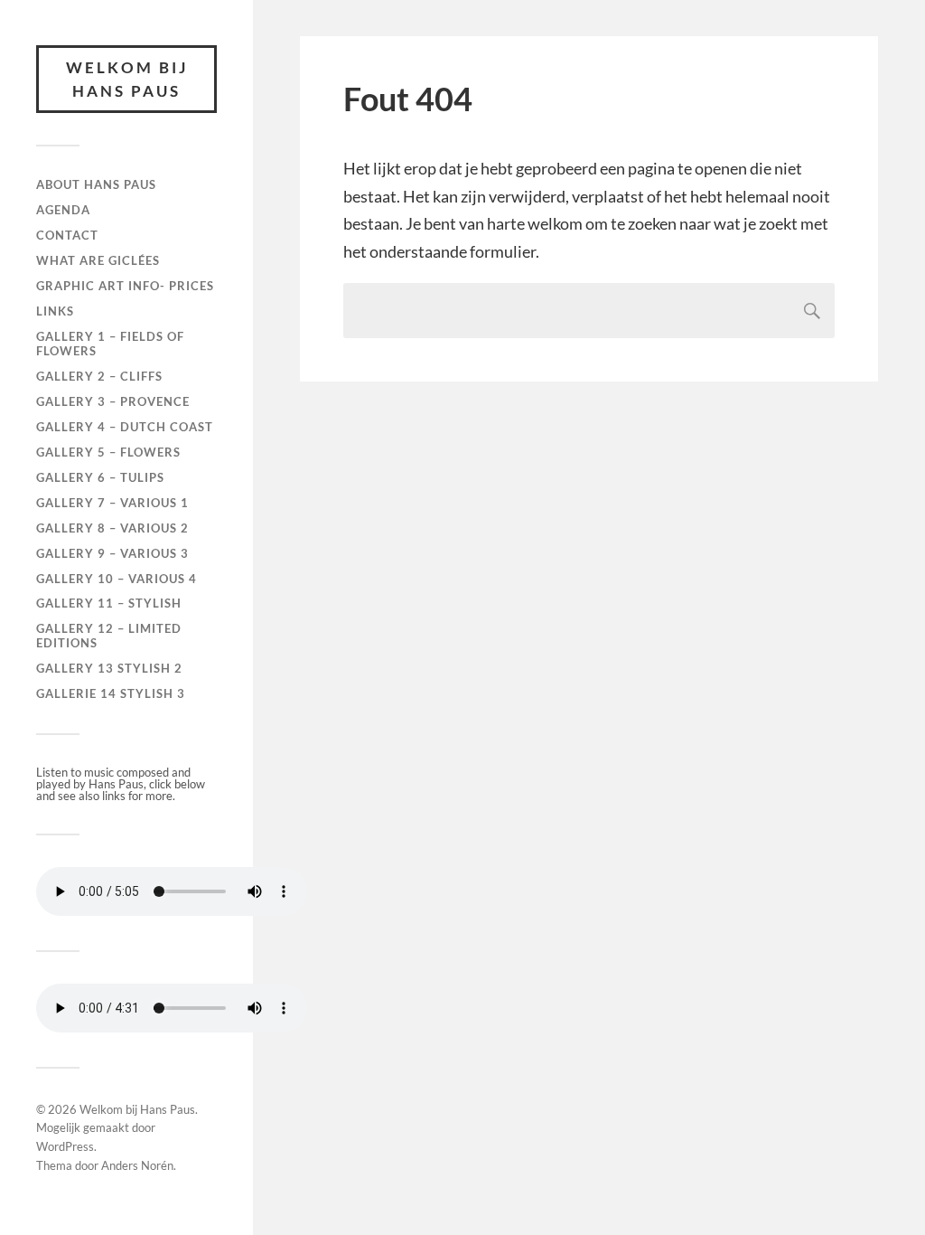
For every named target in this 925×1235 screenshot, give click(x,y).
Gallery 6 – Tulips (100, 477)
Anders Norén (137, 1165)
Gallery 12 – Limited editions (109, 635)
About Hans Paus (96, 184)
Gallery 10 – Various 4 (116, 578)
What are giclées (98, 260)
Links (55, 311)
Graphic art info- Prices (125, 285)
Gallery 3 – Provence (113, 401)
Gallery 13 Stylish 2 (109, 668)
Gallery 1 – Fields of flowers (110, 343)
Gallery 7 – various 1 (112, 502)
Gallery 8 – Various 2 (112, 528)
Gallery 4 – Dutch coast (124, 427)
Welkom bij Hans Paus (127, 79)
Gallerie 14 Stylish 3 (110, 693)
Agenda (63, 210)
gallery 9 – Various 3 (112, 553)
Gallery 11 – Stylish (109, 603)
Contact (67, 235)
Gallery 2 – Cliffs (99, 376)
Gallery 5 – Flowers (108, 452)
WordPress (65, 1146)
